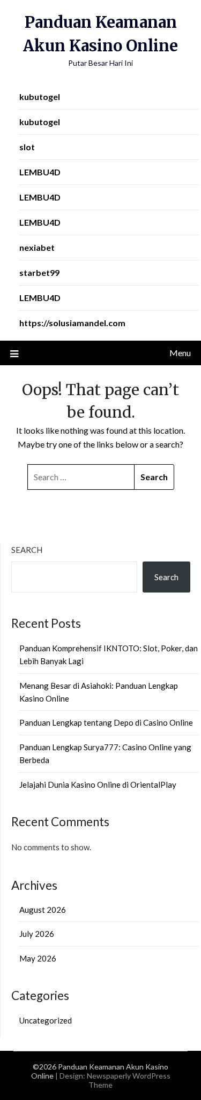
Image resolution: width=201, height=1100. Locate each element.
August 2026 (42, 909)
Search (26, 550)
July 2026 (36, 934)
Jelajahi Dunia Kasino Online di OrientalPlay (97, 784)
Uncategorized (45, 1020)
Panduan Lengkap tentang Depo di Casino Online (106, 722)
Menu (180, 353)
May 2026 (37, 958)
